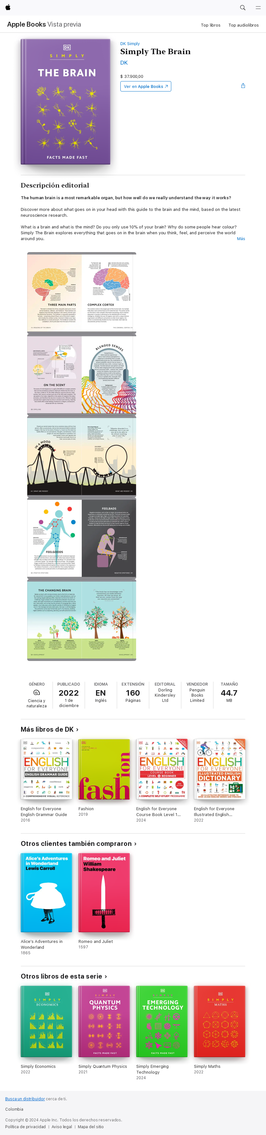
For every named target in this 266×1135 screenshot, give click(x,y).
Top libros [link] (211, 25)
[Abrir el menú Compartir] (243, 86)
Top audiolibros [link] (243, 25)
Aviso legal (62, 1127)
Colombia (14, 1109)
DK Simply (130, 43)
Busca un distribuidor (25, 1099)
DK (124, 62)
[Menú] (258, 8)
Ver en (143, 86)
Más (241, 238)
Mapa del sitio (91, 1127)
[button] (242, 8)
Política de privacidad (25, 1127)
